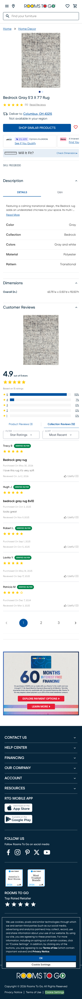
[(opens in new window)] (8, 852)
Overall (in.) (10, 292)
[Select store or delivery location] (13, 6)
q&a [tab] (60, 192)
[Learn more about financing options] (41, 709)
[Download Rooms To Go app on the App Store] (18, 808)
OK (41, 958)
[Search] (6, 16)
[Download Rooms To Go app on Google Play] (18, 819)
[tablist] (41, 192)
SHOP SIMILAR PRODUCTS (37, 127)
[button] (41, 394)
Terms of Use (33, 992)
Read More (13, 215)
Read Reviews (38, 105)
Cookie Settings (54, 992)
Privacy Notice (13, 992)
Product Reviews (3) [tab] (21, 424)
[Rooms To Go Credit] (41, 677)
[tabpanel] (41, 234)
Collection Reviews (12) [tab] (61, 424)
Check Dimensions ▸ (67, 153)
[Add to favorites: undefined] (75, 127)
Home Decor (27, 28)
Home (7, 28)
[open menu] (7, 6)
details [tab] (22, 192)
